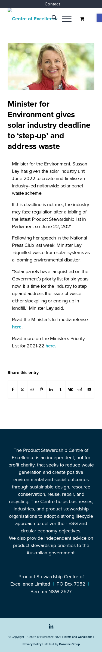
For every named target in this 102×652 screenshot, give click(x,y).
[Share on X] (22, 389)
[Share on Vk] (70, 389)
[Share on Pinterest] (41, 389)
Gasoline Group (69, 644)
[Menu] (64, 19)
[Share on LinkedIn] (51, 389)
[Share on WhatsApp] (32, 389)
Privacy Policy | (33, 644)
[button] (99, 18)
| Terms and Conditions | (78, 637)
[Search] (51, 19)
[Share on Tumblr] (60, 389)
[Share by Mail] (89, 389)
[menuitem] (52, 4)
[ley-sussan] (51, 66)
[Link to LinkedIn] (51, 629)
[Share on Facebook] (12, 389)
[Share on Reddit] (79, 389)
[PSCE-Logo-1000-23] (42, 19)
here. (17, 326)
